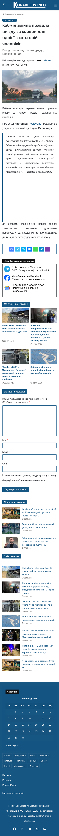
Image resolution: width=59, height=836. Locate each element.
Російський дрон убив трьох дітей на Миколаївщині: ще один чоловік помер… (39, 512)
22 (16, 731)
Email (5, 452)
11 (36, 718)
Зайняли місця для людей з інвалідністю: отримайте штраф (43, 370)
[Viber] (47, 249)
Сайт (4, 464)
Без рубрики (20, 755)
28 (9, 738)
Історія (7, 755)
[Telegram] (41, 249)
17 (29, 725)
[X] (17, 249)
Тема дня (34, 766)
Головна (8, 14)
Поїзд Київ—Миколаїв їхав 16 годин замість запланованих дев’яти (14, 328)
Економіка (44, 755)
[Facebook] (11, 249)
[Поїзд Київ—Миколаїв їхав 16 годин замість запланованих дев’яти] (15, 315)
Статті (7, 766)
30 (23, 738)
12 (43, 718)
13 (50, 718)
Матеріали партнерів (13, 793)
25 (36, 731)
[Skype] (23, 249)
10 (29, 718)
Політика (21, 761)
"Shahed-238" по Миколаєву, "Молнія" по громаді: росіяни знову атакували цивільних (14, 373)
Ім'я (5, 440)
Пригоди (33, 761)
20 (50, 725)
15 (16, 725)
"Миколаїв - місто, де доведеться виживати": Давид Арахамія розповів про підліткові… (39, 541)
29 (16, 738)
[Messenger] (29, 249)
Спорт (44, 761)
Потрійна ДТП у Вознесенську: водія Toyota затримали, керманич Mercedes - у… (37, 649)
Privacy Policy (9, 785)
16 (23, 725)
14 (9, 725)
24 (29, 731)
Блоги (32, 755)
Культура (8, 761)
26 (43, 731)
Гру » (15, 745)
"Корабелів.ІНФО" (15, 811)
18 (36, 725)
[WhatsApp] (35, 249)
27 (50, 731)
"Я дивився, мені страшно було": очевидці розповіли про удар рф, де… (39, 664)
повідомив (35, 123)
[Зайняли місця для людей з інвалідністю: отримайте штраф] (44, 356)
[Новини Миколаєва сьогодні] (30, 5)
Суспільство (18, 14)
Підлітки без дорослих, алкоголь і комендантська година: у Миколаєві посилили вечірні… (39, 633)
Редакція (6, 780)
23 (23, 731)
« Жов (8, 745)
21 (9, 731)
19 (43, 725)
